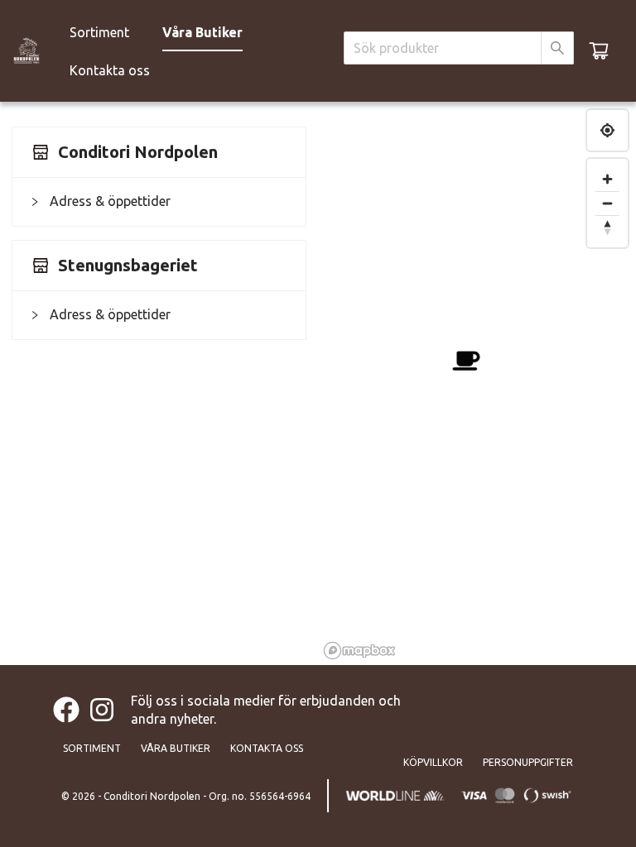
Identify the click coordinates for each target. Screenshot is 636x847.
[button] (159, 201)
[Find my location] (607, 130)
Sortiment (99, 32)
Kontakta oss (110, 70)
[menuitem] (99, 32)
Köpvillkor (433, 762)
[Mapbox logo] (359, 650)
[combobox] (443, 48)
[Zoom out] (607, 203)
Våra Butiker (202, 32)
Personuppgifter (528, 762)
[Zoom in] (607, 179)
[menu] (198, 50)
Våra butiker (175, 748)
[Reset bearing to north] (607, 227)
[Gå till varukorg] (599, 50)
